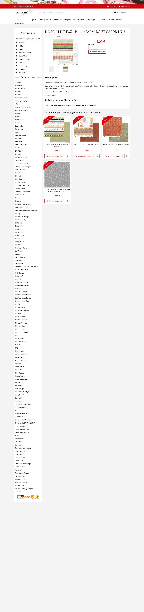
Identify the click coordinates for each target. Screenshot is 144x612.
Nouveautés (19, 23)
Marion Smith (20, 317)
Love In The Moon (22, 310)
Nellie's (18, 345)
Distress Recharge (22, 217)
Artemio (18, 113)
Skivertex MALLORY (22, 429)
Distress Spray (20, 220)
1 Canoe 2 (18, 82)
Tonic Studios (20, 467)
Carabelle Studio (21, 157)
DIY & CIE (18, 223)
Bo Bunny (18, 148)
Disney (17, 213)
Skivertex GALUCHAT (23, 420)
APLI (17, 104)
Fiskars (17, 245)
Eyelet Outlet (20, 235)
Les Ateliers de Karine (23, 295)
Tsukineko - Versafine (23, 473)
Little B (17, 304)
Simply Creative (20, 407)
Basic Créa (19, 126)
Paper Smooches (21, 354)
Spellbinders (19, 439)
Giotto (17, 254)
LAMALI (18, 288)
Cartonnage (23, 66)
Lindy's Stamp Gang (22, 301)
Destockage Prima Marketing (26, 210)
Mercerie (22, 62)
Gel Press (18, 251)
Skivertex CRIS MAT (22, 414)
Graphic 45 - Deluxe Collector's (26, 267)
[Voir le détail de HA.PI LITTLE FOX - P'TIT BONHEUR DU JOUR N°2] (68, 156)
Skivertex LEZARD (21, 426)
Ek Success (19, 232)
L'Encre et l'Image (21, 282)
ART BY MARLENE (21, 110)
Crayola (18, 198)
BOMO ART (19, 151)
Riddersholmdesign (22, 392)
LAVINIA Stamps (21, 292)
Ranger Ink (19, 382)
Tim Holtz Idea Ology (23, 464)
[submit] (104, 13)
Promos (119, 20)
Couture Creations (22, 185)
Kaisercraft (19, 276)
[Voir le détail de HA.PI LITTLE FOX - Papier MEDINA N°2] (97, 156)
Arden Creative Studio (23, 107)
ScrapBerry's (20, 395)
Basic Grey (19, 129)
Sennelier (18, 398)
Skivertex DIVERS (21, 417)
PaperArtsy (19, 357)
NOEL (21, 46)
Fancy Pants (19, 242)
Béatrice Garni (20, 135)
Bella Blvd (18, 138)
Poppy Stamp (20, 376)
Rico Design (19, 389)
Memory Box (20, 326)
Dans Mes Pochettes (22, 207)
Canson (18, 154)
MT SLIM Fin (19, 339)
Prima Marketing (21, 379)
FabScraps (19, 238)
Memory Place (20, 329)
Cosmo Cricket (20, 182)
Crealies (18, 201)
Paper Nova (19, 351)
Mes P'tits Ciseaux (22, 332)
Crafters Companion (22, 192)
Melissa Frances (21, 323)
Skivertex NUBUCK (22, 432)
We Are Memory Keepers (24, 489)
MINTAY (18, 335)
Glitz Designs (20, 257)
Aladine (18, 91)
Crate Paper (19, 195)
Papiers (21, 49)
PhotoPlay (19, 370)
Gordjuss (18, 260)
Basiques (22, 72)
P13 (16, 348)
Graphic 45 (19, 263)
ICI (95, 105)
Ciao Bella (18, 173)
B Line (17, 123)
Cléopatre (18, 176)
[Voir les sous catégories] (16, 42)
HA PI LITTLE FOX (21, 270)
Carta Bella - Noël (21, 163)
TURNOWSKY (20, 476)
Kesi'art (18, 279)
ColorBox (18, 179)
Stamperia (19, 445)
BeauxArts (22, 69)
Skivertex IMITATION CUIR (25, 423)
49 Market (19, 85)
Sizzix (17, 410)
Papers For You (20, 360)
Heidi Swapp (19, 273)
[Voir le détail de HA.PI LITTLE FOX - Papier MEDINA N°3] (126, 156)
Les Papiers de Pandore (24, 298)
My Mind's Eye (20, 342)
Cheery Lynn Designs (23, 167)
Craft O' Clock (20, 188)
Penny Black (19, 367)
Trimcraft (18, 470)
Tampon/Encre (24, 59)
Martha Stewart (21, 320)
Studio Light (19, 454)
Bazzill (17, 132)
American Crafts (21, 101)
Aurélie (17, 117)
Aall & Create (20, 88)
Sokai (17, 435)
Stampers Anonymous (23, 448)
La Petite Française (22, 285)
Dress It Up (19, 226)
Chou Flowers (20, 170)
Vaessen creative (21, 482)
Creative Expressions (23, 204)
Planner (22, 43)
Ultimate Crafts (20, 479)
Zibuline (18, 492)
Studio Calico (20, 451)
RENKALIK (19, 385)
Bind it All (18, 142)
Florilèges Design (21, 248)
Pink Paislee (19, 373)
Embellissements (25, 52)
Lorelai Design (20, 307)
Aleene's (18, 95)
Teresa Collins (20, 460)
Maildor (18, 313)
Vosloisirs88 (19, 485)
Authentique (19, 120)
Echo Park (19, 229)
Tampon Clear (20, 457)
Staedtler (18, 442)
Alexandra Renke (21, 98)
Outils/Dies (23, 56)
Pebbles (18, 364)
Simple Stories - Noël (23, 404)
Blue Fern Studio (21, 145)
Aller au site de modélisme (23, 6)
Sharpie (18, 401)
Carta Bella (19, 160)
